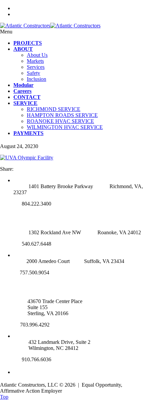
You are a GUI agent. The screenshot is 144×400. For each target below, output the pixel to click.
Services (36, 67)
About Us (37, 55)
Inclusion (36, 79)
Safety (33, 73)
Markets (35, 61)
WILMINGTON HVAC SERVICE (65, 127)
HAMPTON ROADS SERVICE (62, 115)
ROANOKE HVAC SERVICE (60, 121)
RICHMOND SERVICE (53, 109)
